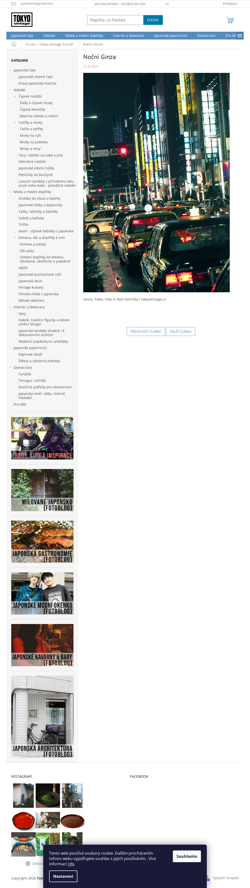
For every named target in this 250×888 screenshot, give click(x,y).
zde (71, 864)
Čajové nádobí (30, 96)
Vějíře (23, 267)
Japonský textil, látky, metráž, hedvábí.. (42, 395)
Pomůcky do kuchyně (36, 174)
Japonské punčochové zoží (40, 274)
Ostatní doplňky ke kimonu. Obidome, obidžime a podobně (45, 259)
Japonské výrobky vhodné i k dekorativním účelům (41, 332)
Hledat (153, 20)
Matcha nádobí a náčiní (39, 116)
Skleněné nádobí (32, 161)
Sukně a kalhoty (31, 218)
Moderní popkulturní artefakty (43, 341)
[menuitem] (22, 35)
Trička (23, 224)
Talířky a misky (30, 122)
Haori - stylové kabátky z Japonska (46, 231)
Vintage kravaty (31, 287)
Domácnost (23, 367)
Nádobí (20, 90)
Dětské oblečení (31, 300)
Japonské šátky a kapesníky (40, 205)
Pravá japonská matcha (37, 83)
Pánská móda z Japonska (39, 294)
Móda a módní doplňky (32, 191)
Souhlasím (187, 856)
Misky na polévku (34, 142)
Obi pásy (27, 250)
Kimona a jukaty (33, 244)
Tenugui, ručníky (32, 380)
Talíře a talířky (31, 129)
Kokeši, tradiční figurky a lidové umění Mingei (44, 322)
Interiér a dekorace (29, 307)
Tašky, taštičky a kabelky (38, 211)
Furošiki (25, 374)
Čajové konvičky (32, 109)
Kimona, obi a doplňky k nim (42, 237)
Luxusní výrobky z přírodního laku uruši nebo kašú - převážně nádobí (47, 183)
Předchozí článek (146, 331)
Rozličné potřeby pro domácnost (45, 387)
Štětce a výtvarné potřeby (39, 361)
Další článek (180, 331)
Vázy (22, 313)
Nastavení (63, 876)
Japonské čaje (25, 70)
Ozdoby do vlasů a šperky (39, 198)
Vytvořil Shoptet (226, 878)
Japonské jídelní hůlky (36, 168)
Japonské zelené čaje (35, 76)
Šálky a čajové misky (36, 102)
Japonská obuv (30, 281)
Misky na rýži (30, 135)
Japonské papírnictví (30, 347)
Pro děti (20, 404)
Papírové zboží (30, 354)
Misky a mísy (30, 148)
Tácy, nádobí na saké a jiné (41, 155)
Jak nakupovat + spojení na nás (120, 4)
